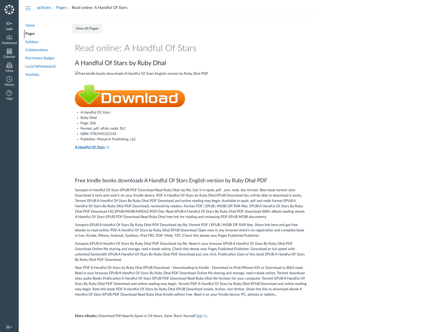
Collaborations (36, 50)
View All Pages (87, 28)
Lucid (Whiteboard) (40, 66)
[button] (9, 82)
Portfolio (32, 75)
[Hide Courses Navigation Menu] (28, 8)
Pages (30, 33)
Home (30, 25)
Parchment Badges (40, 58)
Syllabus (31, 42)
